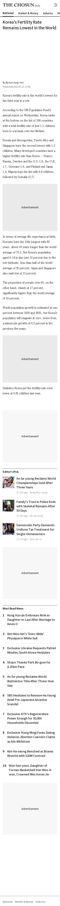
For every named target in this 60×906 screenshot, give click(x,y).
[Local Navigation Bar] (55, 5)
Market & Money (24, 901)
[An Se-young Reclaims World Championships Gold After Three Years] (8, 482)
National (7, 901)
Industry (40, 901)
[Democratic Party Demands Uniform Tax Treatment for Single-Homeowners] (8, 529)
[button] (55, 5)
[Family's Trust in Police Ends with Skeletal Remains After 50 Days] (8, 505)
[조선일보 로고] (21, 5)
